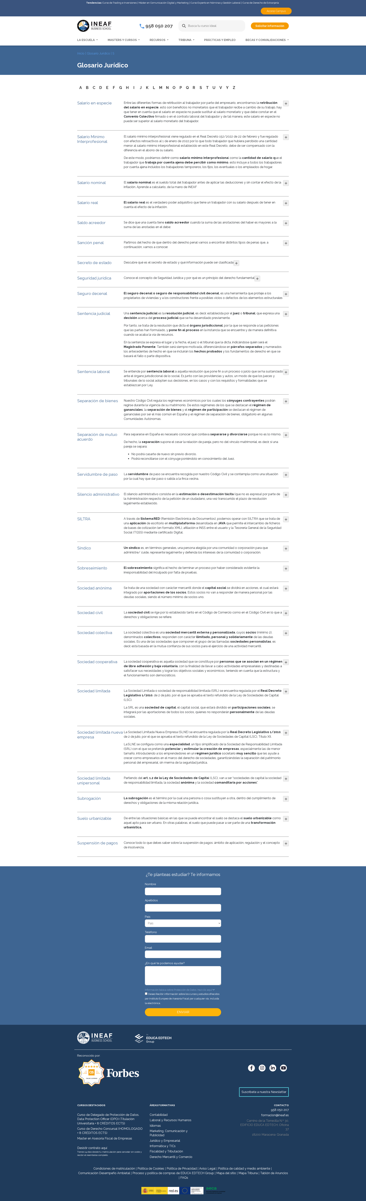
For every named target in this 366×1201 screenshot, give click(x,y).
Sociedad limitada (93, 691)
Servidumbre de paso (97, 474)
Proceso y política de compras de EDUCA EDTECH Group (173, 1173)
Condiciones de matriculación (114, 1168)
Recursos (158, 40)
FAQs (184, 1177)
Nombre (150, 884)
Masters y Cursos (123, 40)
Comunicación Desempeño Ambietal (104, 1173)
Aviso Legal (207, 1168)
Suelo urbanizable (94, 818)
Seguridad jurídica (94, 278)
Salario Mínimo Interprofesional (92, 139)
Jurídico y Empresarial (165, 1141)
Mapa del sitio (226, 1173)
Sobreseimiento (92, 568)
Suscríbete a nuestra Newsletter (264, 1092)
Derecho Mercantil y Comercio (171, 1157)
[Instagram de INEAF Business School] (262, 1068)
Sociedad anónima (94, 588)
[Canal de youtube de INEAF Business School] (283, 1068)
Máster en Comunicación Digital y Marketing (164, 2)
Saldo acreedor (91, 222)
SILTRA (83, 518)
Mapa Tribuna (248, 1173)
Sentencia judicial (93, 313)
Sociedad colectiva (94, 632)
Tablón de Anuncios (274, 1173)
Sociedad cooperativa (97, 661)
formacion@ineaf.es (275, 1115)
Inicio (80, 53)
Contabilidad (159, 1115)
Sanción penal (90, 242)
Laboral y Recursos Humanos (170, 1120)
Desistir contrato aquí (92, 1148)
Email (148, 948)
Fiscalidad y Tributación (166, 1151)
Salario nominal (91, 182)
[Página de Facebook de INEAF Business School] (251, 1068)
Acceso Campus (276, 11)
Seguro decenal (92, 293)
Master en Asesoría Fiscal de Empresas (104, 1138)
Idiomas (155, 1125)
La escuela (86, 40)
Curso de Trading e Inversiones (119, 2)
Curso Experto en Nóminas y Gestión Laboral (215, 2)
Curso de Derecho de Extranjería (260, 2)
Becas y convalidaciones (266, 40)
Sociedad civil (90, 612)
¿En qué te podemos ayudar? (165, 963)
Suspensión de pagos (97, 843)
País (147, 916)
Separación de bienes (97, 400)
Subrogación (89, 798)
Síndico (84, 548)
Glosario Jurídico (98, 53)
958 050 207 (158, 26)
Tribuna (185, 40)
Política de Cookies (150, 1168)
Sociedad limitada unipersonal (93, 780)
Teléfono (151, 932)
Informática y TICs (163, 1146)
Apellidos (151, 900)
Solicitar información (269, 25)
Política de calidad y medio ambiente (244, 1168)
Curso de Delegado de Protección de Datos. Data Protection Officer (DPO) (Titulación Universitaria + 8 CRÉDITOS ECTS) (108, 1119)
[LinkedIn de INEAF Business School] (273, 1068)
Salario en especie (94, 103)
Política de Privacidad (182, 1168)
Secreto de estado (94, 262)
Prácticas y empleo (220, 40)
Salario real (87, 202)
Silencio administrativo (98, 494)
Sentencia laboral (93, 371)
